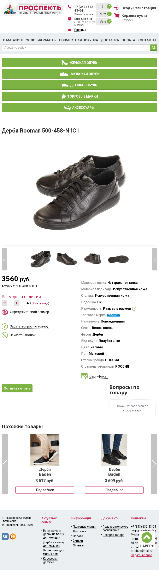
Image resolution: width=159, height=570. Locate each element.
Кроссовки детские (50, 560)
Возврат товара (113, 535)
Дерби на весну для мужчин (54, 544)
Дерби (45, 472)
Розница (80, 29)
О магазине (13, 40)
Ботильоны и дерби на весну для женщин (53, 534)
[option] (45, 464)
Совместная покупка (78, 40)
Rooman (113, 315)
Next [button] (154, 259)
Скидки (78, 540)
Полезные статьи (84, 526)
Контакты (147, 40)
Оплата (128, 40)
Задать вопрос (141, 555)
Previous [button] (4, 259)
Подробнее (45, 490)
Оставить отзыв (17, 388)
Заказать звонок (83, 14)
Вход (126, 8)
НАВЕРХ (147, 546)
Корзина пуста (134, 15)
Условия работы (41, 40)
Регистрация (144, 8)
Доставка (110, 40)
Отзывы (78, 545)
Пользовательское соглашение (115, 528)
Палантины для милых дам (53, 552)
